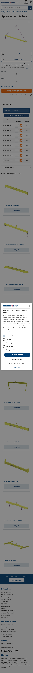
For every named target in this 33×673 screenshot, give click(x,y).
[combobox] (29, 306)
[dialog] (16, 336)
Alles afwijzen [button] (17, 359)
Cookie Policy (16, 367)
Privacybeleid (6, 332)
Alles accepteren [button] (17, 355)
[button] (16, 364)
